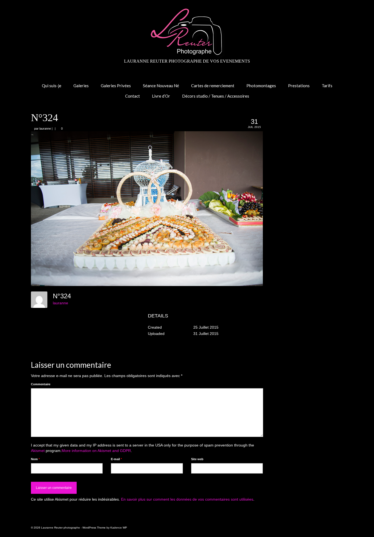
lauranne (45, 128)
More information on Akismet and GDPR (96, 450)
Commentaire (40, 384)
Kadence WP (118, 527)
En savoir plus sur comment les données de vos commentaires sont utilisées (187, 499)
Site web (197, 459)
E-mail (116, 459)
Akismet (38, 450)
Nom (35, 459)
